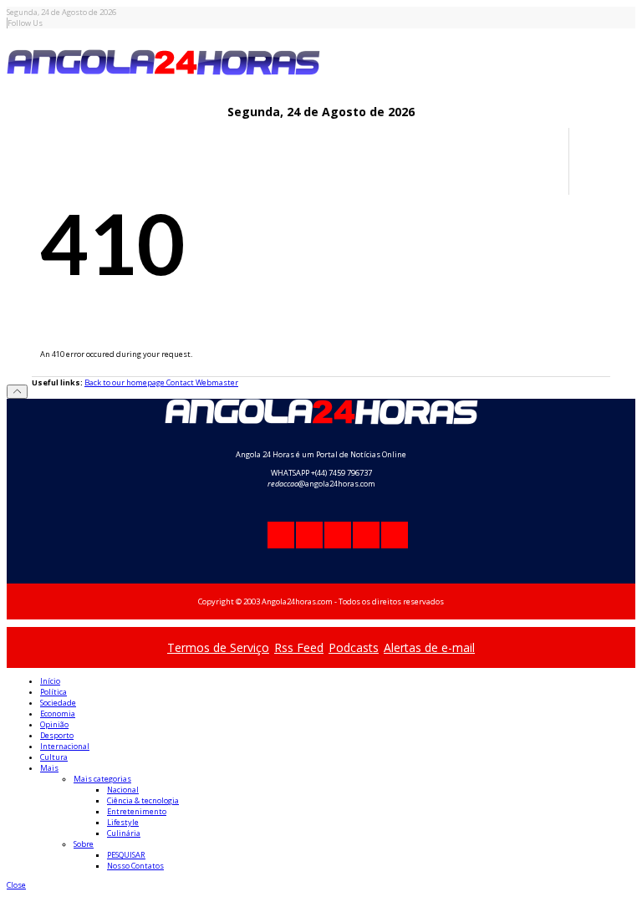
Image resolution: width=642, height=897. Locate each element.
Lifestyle (123, 822)
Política (53, 691)
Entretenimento (136, 811)
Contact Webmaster (202, 382)
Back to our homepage (125, 382)
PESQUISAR (126, 854)
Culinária (123, 833)
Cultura (54, 757)
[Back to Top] (17, 392)
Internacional (64, 746)
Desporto (57, 735)
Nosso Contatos (135, 865)
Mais (49, 767)
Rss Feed (299, 647)
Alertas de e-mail (429, 647)
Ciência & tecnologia (143, 800)
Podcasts (354, 647)
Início (50, 680)
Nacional (123, 789)
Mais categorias (102, 778)
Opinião (54, 724)
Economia (57, 713)
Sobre (84, 843)
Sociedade (58, 702)
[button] (16, 884)
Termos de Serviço (218, 647)
